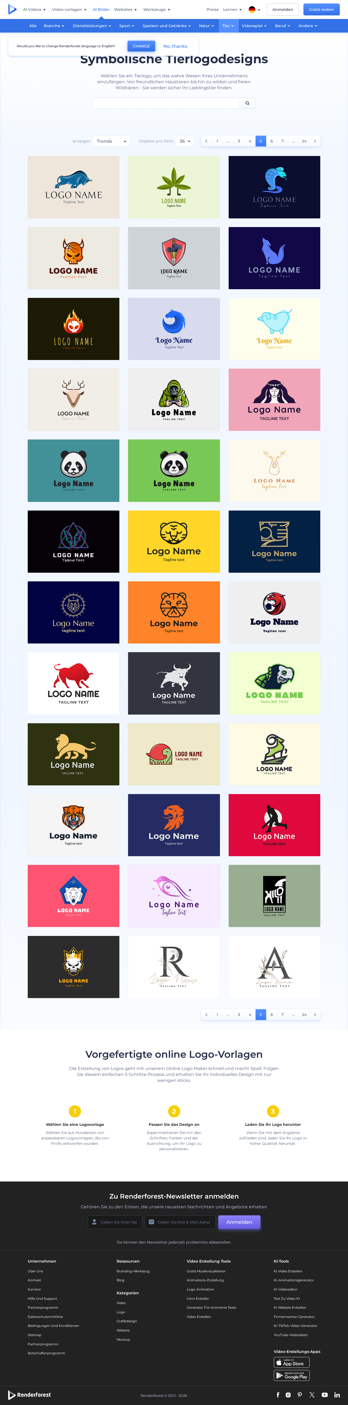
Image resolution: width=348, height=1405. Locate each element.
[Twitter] (312, 1395)
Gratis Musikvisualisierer (206, 1271)
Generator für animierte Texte (211, 1307)
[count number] (206, 141)
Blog (120, 1280)
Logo (121, 1312)
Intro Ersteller (198, 1298)
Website (123, 1330)
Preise (213, 9)
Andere (306, 25)
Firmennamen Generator (294, 1317)
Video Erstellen (199, 1317)
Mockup (123, 1339)
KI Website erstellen (290, 1307)
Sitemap (34, 1335)
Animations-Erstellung (205, 1280)
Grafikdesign (127, 1321)
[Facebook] (278, 1395)
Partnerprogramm (43, 1307)
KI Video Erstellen (288, 1271)
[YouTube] (325, 1395)
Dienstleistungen (90, 25)
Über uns (35, 1271)
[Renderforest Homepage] (12, 9)
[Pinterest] (299, 1395)
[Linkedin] (337, 1395)
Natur (204, 25)
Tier (226, 25)
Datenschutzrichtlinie (45, 1317)
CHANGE (141, 46)
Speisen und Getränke (165, 25)
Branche (52, 25)
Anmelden (282, 9)
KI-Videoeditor (286, 1289)
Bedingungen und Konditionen (53, 1326)
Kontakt (34, 1280)
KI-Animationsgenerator (294, 1280)
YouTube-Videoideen (291, 1335)
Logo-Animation (200, 1289)
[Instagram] (288, 1395)
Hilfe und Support (42, 1298)
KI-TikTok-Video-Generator (296, 1326)
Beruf (280, 25)
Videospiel (252, 25)
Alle (33, 25)
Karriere (34, 1289)
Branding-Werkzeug (133, 1271)
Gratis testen (321, 9)
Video (121, 1303)
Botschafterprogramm (46, 1353)
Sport (124, 25)
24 (304, 141)
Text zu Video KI (287, 1298)
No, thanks (175, 46)
